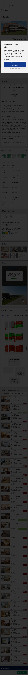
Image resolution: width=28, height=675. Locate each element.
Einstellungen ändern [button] (15, 68)
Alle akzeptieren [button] (14, 62)
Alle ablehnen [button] (15, 65)
